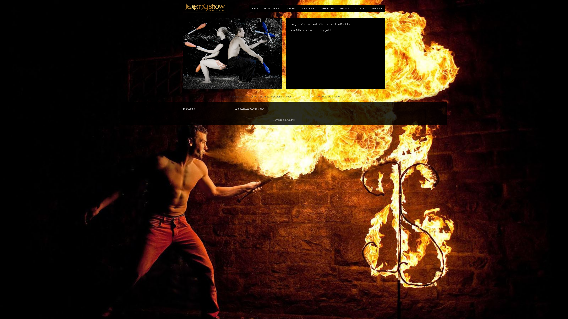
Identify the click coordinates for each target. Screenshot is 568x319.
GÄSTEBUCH (376, 8)
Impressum (189, 108)
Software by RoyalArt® (284, 120)
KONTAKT (359, 8)
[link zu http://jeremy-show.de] (205, 7)
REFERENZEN (327, 8)
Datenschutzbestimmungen (249, 108)
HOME (255, 8)
